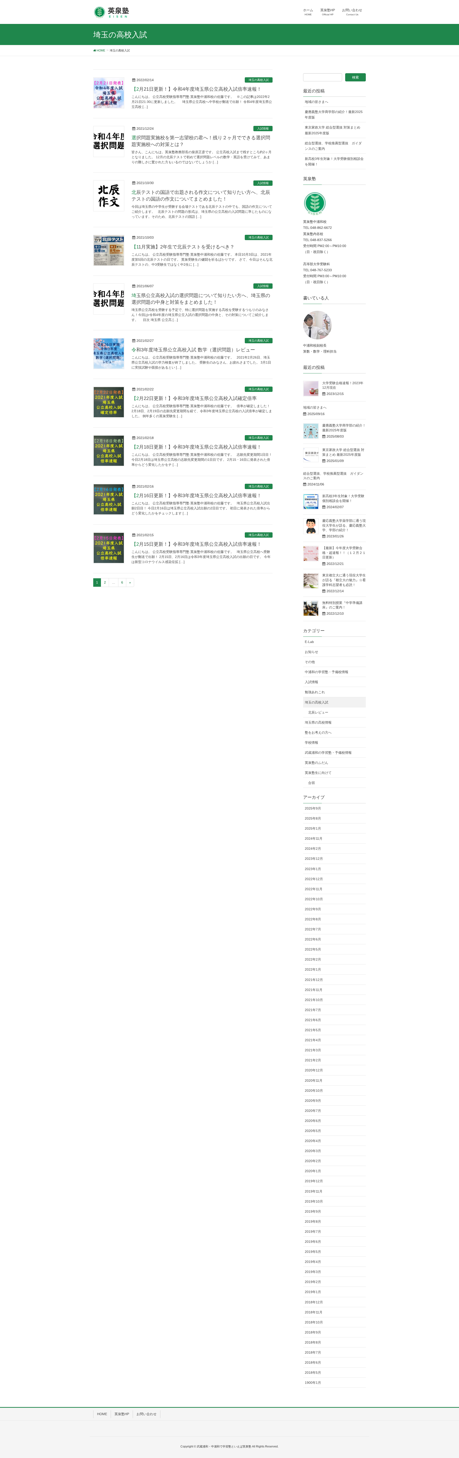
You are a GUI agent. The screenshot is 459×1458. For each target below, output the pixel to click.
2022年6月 (313, 939)
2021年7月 (313, 1010)
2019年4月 (313, 1262)
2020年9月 (313, 1101)
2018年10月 (314, 1322)
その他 (310, 662)
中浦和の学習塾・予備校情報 (326, 672)
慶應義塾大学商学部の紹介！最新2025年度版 (334, 114)
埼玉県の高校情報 (318, 722)
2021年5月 (313, 1030)
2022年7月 (313, 929)
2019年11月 (313, 1191)
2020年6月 (313, 1121)
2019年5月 (313, 1252)
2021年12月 (314, 980)
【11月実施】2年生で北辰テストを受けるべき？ (183, 246)
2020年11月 (313, 1080)
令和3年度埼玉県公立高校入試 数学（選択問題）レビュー (193, 349)
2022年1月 (313, 969)
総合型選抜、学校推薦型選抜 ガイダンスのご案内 (333, 146)
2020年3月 (313, 1151)
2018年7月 (313, 1352)
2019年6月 (313, 1242)
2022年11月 (313, 889)
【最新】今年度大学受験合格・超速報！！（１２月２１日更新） (344, 552)
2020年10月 (314, 1090)
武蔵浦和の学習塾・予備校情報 (328, 752)
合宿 (311, 783)
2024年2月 (313, 848)
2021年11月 (313, 990)
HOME (102, 1414)
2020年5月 (313, 1131)
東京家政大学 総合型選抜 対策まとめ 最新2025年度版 (332, 130)
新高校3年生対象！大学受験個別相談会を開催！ (334, 161)
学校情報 (311, 742)
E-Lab (309, 642)
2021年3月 (313, 1050)
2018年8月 (313, 1342)
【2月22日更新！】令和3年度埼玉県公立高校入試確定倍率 (194, 398)
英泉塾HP (122, 1414)
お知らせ (311, 652)
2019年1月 (313, 1292)
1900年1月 (313, 1383)
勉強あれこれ (315, 692)
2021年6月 (313, 1020)
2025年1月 (313, 828)
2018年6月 (313, 1362)
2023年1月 (313, 869)
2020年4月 (313, 1141)
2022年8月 (313, 919)
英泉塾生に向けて (318, 773)
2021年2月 (313, 1060)
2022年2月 (313, 959)
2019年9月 (313, 1211)
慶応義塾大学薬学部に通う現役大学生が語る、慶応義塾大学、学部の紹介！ (344, 525)
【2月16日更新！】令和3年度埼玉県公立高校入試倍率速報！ (196, 495)
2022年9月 (313, 909)
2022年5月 (313, 949)
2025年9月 (313, 808)
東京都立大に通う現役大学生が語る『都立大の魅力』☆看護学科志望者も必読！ (344, 579)
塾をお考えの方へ (318, 732)
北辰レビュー (318, 712)
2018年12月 (314, 1302)
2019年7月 (313, 1231)
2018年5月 (313, 1372)
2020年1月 (313, 1171)
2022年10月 (314, 899)
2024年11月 (313, 838)
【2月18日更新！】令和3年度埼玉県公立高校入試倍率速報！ (196, 447)
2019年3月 (313, 1272)
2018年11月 (313, 1312)
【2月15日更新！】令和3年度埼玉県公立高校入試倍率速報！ (196, 544)
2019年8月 (313, 1221)
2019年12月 (314, 1181)
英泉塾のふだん (316, 763)
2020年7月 (313, 1111)
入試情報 (263, 128)
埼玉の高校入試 (259, 80)
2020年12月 (314, 1070)
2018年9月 (313, 1332)
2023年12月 (314, 859)
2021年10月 (314, 1000)
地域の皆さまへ (316, 102)
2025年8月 (313, 818)
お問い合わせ (147, 1414)
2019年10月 (314, 1201)
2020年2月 (313, 1161)
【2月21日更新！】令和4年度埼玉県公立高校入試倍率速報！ (196, 89)
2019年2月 (313, 1282)
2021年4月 (313, 1040)
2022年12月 (314, 879)
